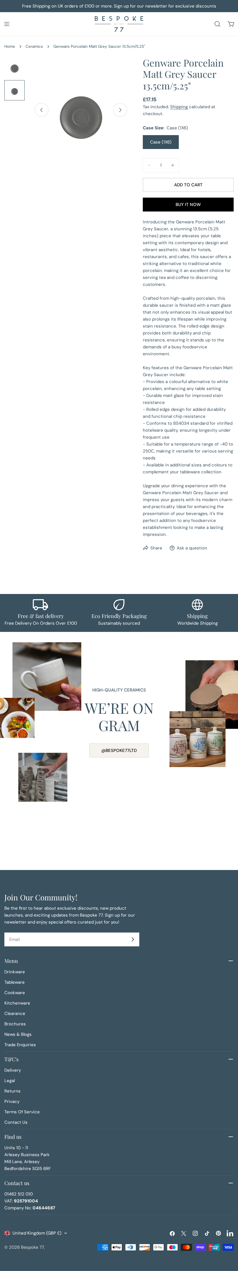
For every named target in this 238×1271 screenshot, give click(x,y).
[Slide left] (41, 110)
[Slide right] (120, 110)
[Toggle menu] (6, 24)
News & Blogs (18, 1034)
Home (9, 46)
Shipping (179, 107)
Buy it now (188, 204)
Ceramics (34, 46)
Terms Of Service (22, 1112)
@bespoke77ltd (119, 750)
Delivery (12, 1070)
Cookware (14, 993)
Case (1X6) (161, 142)
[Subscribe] (133, 939)
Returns (12, 1091)
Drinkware (14, 972)
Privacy (11, 1101)
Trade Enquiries (20, 1045)
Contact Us (16, 1122)
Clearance (14, 1013)
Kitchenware (17, 1003)
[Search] (217, 24)
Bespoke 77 (32, 1247)
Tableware (14, 982)
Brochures (15, 1024)
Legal (9, 1081)
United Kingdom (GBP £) (37, 1233)
